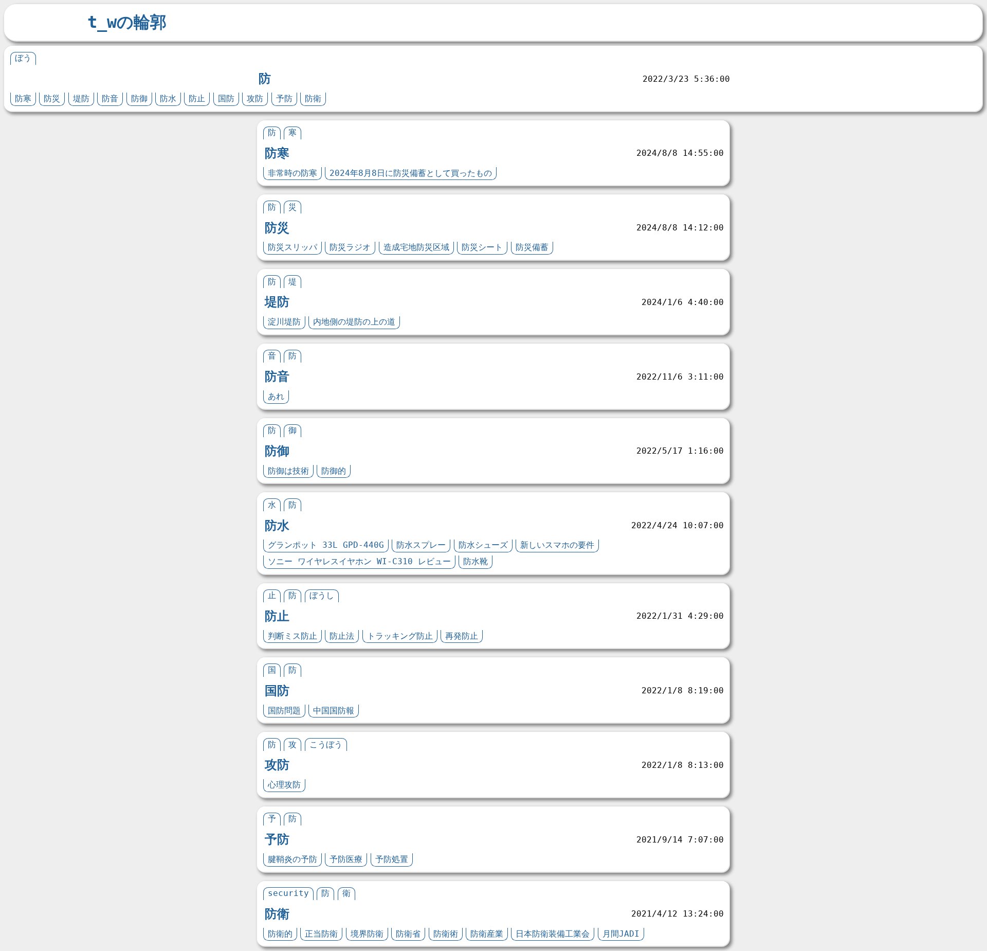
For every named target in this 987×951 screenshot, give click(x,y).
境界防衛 (367, 934)
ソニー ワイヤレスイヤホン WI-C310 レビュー (359, 561)
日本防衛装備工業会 (553, 934)
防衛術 (445, 934)
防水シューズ (483, 545)
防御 (139, 98)
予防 (284, 98)
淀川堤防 (284, 322)
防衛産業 (486, 934)
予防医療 (346, 859)
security (288, 893)
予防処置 (391, 859)
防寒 (23, 98)
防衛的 (280, 934)
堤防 (81, 98)
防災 (52, 98)
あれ (276, 396)
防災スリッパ (292, 247)
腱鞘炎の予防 (292, 859)
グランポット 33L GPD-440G (326, 545)
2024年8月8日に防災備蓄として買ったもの (411, 173)
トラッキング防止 (400, 636)
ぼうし (321, 595)
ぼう (23, 58)
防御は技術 (288, 471)
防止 (197, 98)
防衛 (313, 98)
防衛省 (408, 934)
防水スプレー (421, 545)
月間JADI (620, 934)
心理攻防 (284, 784)
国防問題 (284, 710)
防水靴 (475, 561)
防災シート (482, 247)
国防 (226, 98)
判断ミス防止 (292, 636)
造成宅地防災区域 (416, 247)
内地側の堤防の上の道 (354, 322)
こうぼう (325, 744)
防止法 (342, 636)
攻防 (255, 98)
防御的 (333, 471)
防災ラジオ (350, 247)
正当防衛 (321, 934)
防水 (168, 98)
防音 (110, 98)
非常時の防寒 (292, 173)
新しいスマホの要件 (557, 545)
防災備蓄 (532, 247)
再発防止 (461, 636)
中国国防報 (333, 710)
